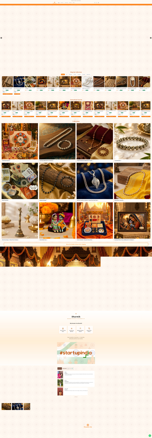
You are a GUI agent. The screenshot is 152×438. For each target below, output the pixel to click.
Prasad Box (79, 73)
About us (54, 425)
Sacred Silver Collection (119, 199)
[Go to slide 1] (73, 68)
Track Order (54, 428)
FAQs (53, 429)
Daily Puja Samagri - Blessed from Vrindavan (10, 239)
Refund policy (79, 435)
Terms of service (66, 435)
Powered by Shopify (58, 435)
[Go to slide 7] (78, 68)
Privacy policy (62, 435)
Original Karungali (43, 199)
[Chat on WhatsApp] (150, 435)
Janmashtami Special (6, 159)
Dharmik (55, 435)
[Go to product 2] (74, 118)
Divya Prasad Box (5, 199)
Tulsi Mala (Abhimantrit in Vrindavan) (46, 159)
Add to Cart (7, 93)
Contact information (75, 435)
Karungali (83, 73)
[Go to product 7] (77, 118)
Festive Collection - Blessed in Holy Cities (84, 239)
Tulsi (66, 73)
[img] (64, 367)
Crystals (75, 73)
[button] (62, 2)
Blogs (53, 426)
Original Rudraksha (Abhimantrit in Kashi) (84, 159)
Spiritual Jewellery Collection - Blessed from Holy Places (87, 199)
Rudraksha (70, 73)
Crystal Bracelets (118, 159)
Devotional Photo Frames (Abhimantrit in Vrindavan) (124, 239)
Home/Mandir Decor (43, 239)
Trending (63, 73)
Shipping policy (70, 435)
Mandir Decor (88, 73)
